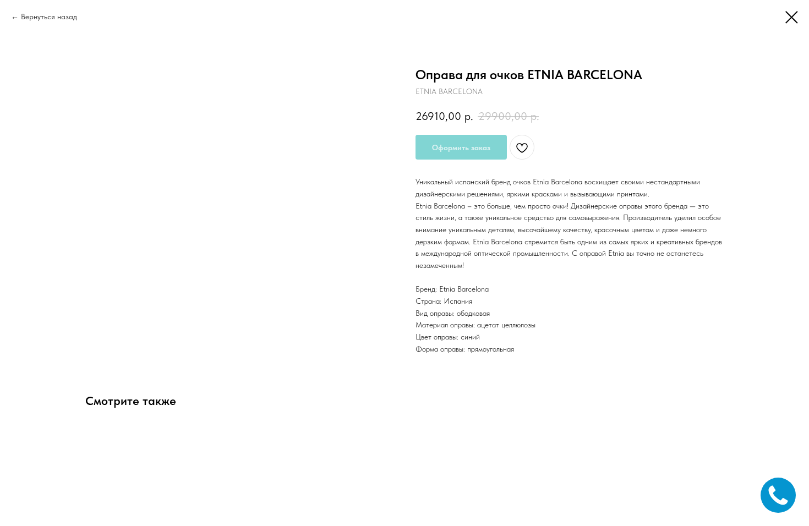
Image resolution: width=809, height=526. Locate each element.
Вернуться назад (49, 16)
